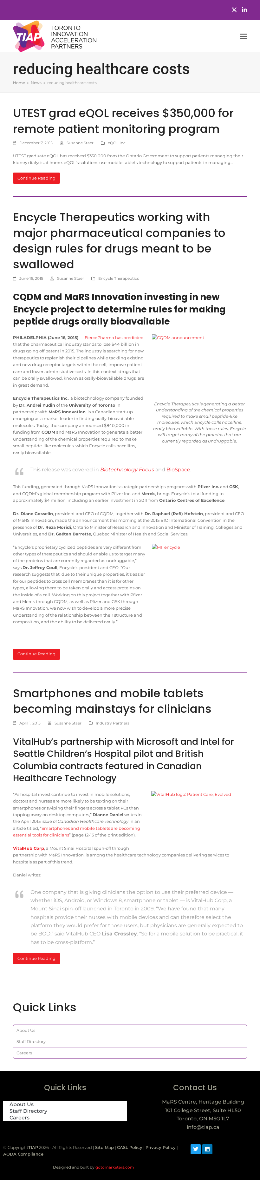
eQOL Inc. (117, 143)
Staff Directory (31, 1041)
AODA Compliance (23, 1154)
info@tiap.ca (203, 1127)
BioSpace (178, 470)
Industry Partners (112, 723)
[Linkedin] (207, 1149)
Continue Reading (36, 177)
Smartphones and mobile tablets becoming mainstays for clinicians (112, 701)
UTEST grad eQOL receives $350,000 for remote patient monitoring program (123, 121)
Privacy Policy (161, 1147)
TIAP (33, 1147)
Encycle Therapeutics (118, 278)
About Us (25, 1030)
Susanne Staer (80, 143)
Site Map (104, 1147)
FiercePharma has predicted (114, 337)
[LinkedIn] (244, 10)
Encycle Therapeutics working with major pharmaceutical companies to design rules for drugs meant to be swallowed (119, 240)
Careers (24, 1052)
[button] (243, 36)
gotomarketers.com (114, 1167)
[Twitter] (234, 10)
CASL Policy (129, 1147)
